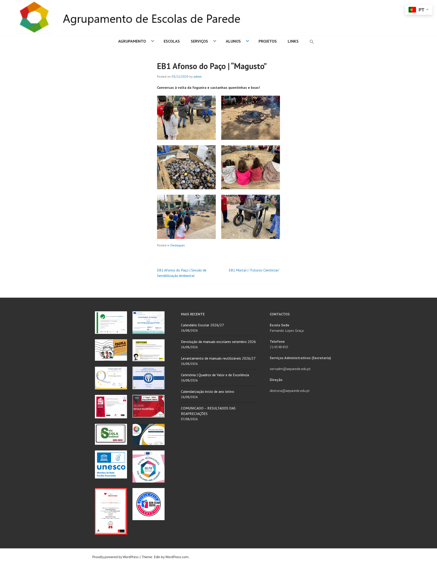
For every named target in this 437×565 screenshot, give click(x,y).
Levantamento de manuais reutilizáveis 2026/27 (218, 358)
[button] (312, 41)
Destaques (177, 245)
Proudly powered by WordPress (115, 557)
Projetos (268, 41)
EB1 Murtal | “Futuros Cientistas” (254, 270)
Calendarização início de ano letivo (207, 391)
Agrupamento (132, 41)
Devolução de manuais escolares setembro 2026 (218, 341)
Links (293, 41)
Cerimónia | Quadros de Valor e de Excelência (215, 375)
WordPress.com (176, 557)
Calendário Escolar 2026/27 (202, 325)
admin (197, 76)
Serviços (199, 41)
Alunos (233, 41)
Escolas (172, 41)
